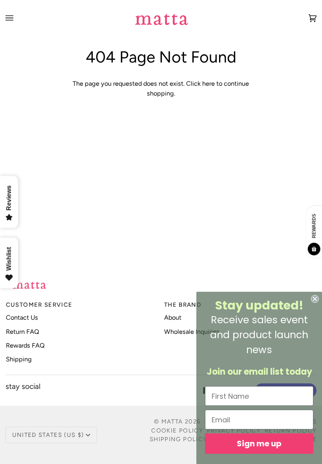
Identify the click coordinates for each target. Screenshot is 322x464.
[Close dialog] (315, 299)
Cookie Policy (177, 430)
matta (172, 421)
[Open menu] (17, 18)
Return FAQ (22, 331)
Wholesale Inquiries (192, 331)
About (172, 317)
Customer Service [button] (39, 304)
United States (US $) (48, 434)
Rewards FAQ (25, 345)
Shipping (19, 359)
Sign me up (259, 443)
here (208, 83)
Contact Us (22, 317)
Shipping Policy (178, 439)
